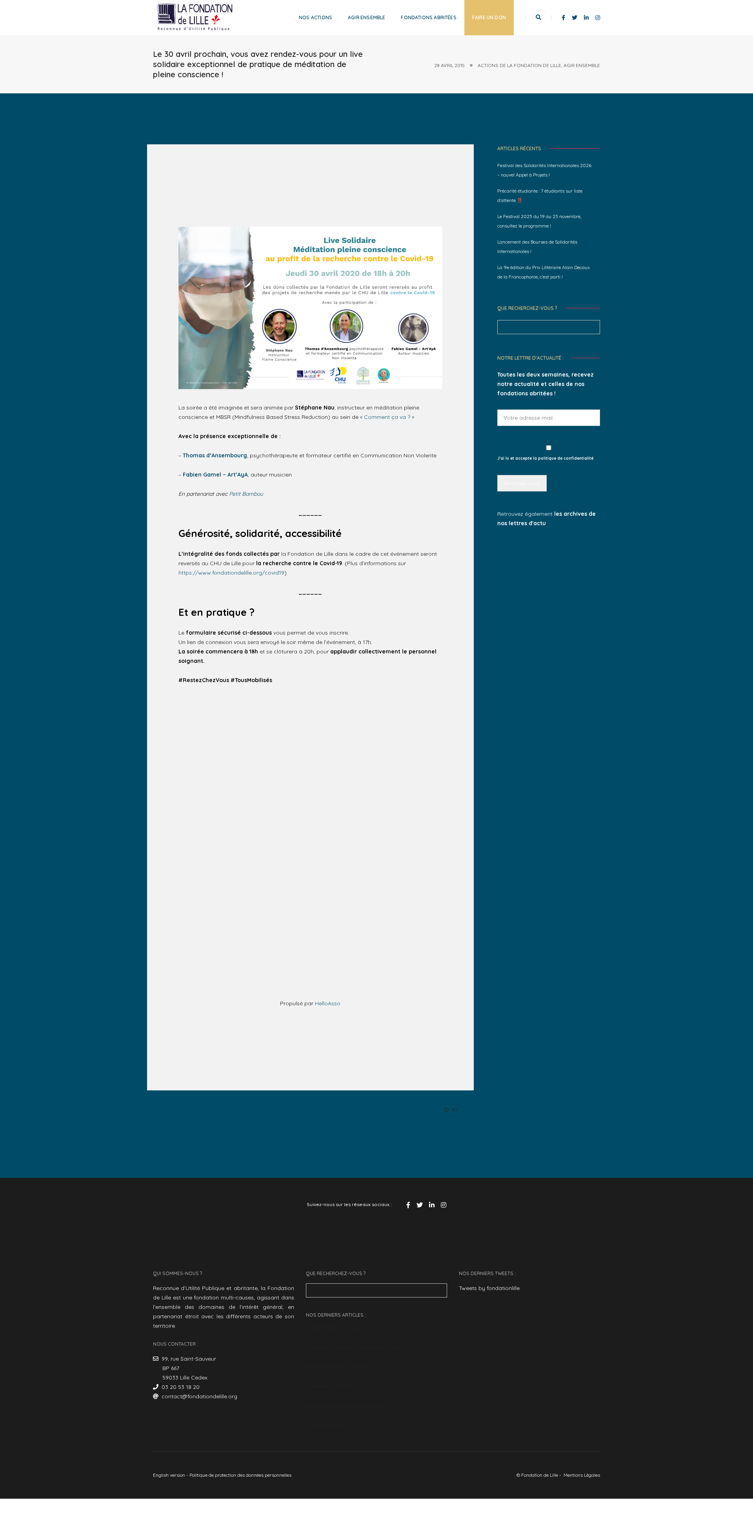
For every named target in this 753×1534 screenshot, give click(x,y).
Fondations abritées (428, 17)
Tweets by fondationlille (489, 1288)
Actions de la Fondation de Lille (519, 65)
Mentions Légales (582, 1475)
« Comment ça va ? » (387, 416)
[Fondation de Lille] (195, 17)
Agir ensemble (366, 17)
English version (169, 1475)
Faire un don (489, 17)
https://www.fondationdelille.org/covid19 (231, 572)
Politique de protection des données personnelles (240, 1475)
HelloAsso (327, 1003)
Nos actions (315, 17)
